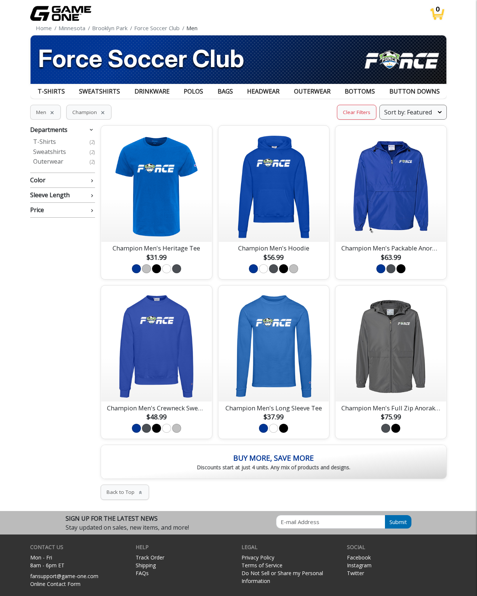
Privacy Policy (257, 557)
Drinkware (152, 91)
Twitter (355, 573)
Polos (193, 91)
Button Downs (414, 91)
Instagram (359, 565)
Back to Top (125, 492)
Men (45, 112)
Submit (398, 522)
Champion (88, 112)
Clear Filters (356, 112)
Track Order (150, 557)
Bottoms (360, 91)
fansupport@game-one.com (64, 576)
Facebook (359, 557)
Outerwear (312, 91)
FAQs (142, 573)
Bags (225, 91)
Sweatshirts (99, 91)
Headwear (263, 91)
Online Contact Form (55, 583)
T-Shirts (51, 91)
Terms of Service (261, 565)
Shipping (146, 565)
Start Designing (156, 227)
